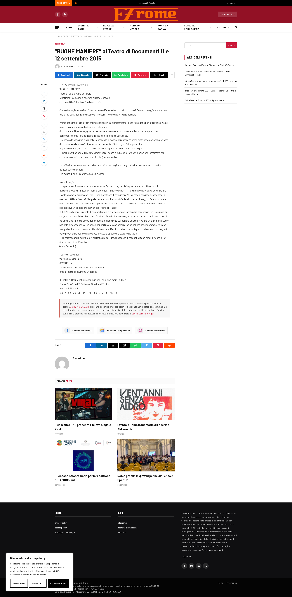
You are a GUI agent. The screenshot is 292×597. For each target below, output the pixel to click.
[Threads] (44, 108)
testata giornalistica (127, 527)
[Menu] (57, 27)
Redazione (68, 66)
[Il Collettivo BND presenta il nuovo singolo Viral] (83, 404)
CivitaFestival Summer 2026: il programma (204, 100)
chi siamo (231, 3)
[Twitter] (44, 139)
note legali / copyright (65, 532)
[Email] (44, 132)
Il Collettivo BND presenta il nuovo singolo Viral (83, 427)
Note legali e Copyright (212, 550)
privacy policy (61, 522)
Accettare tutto (58, 583)
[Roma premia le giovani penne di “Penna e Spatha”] (146, 455)
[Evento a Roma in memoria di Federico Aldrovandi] (146, 404)
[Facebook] (44, 93)
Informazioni (231, 583)
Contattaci (228, 14)
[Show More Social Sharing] (172, 75)
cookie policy (61, 527)
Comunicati (60, 44)
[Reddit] (44, 155)
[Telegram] (44, 163)
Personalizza (19, 583)
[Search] (235, 27)
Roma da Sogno (163, 27)
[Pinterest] (44, 116)
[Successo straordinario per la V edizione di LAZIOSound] (83, 455)
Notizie (221, 27)
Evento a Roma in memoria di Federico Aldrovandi (143, 427)
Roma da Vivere (108, 27)
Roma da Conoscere (191, 27)
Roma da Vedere (135, 27)
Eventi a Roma (83, 27)
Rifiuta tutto (38, 583)
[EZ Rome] (146, 14)
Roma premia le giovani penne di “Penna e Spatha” (145, 478)
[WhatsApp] (44, 124)
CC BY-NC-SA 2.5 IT (79, 306)
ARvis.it (84, 583)
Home (69, 27)
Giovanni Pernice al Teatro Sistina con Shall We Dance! (209, 65)
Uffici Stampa (63, 3)
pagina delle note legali (143, 313)
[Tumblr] (44, 147)
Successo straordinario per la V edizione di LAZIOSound (82, 478)
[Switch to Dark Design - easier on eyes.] (76, 3)
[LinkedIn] (44, 101)
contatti (122, 532)
